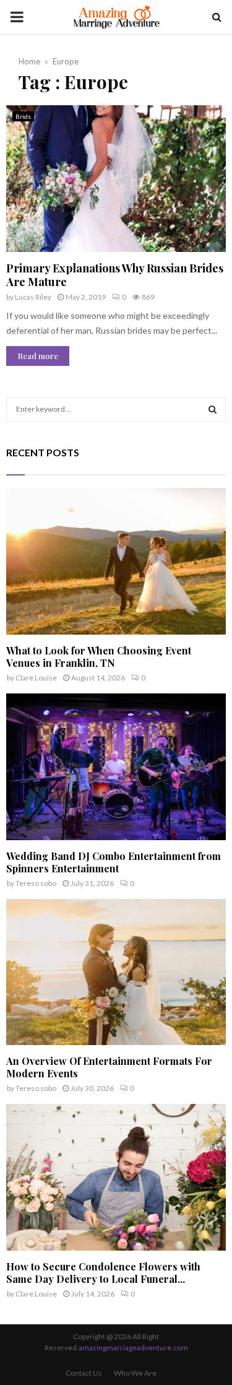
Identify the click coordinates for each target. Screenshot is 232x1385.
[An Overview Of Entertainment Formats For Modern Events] (116, 972)
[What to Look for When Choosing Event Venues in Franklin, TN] (116, 561)
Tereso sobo (35, 883)
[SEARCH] (212, 409)
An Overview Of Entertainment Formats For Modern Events (109, 1067)
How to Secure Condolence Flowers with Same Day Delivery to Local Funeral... (103, 1272)
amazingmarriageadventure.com (133, 1347)
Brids (23, 116)
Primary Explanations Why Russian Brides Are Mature (114, 275)
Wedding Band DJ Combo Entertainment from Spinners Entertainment (113, 862)
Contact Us (84, 1373)
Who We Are (135, 1373)
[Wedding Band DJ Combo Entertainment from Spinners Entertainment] (116, 766)
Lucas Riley (33, 297)
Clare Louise (36, 677)
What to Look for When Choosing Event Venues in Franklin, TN (98, 656)
